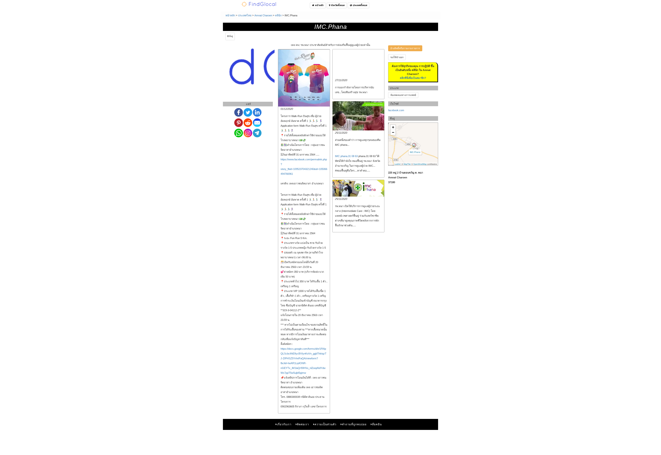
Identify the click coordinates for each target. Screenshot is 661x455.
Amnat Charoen (263, 15)
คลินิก (278, 15)
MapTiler (407, 164)
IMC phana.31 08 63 (346, 156)
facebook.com (396, 110)
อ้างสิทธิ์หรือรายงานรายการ (405, 48)
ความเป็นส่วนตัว (325, 424)
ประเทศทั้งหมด (359, 5)
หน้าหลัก (318, 5)
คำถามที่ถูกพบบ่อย (354, 424)
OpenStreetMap (420, 164)
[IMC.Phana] (414, 145)
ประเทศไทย (244, 15)
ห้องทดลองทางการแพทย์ (403, 95)
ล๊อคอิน (377, 424)
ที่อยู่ (231, 36)
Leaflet (397, 164)
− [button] (393, 132)
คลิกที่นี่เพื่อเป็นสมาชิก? (413, 77)
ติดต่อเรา (303, 424)
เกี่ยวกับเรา (284, 424)
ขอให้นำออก (396, 57)
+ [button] (393, 127)
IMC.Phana (415, 152)
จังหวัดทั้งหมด (337, 5)
